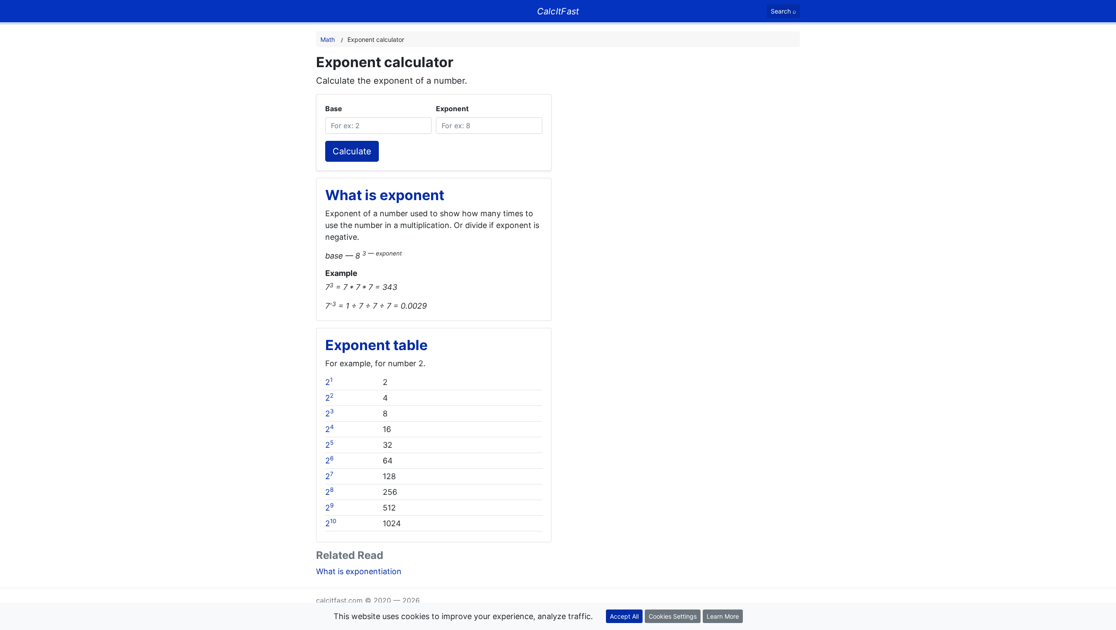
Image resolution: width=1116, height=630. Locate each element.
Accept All (624, 616)
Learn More (723, 616)
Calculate (352, 151)
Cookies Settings (673, 616)
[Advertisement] (703, 115)
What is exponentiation (358, 571)
